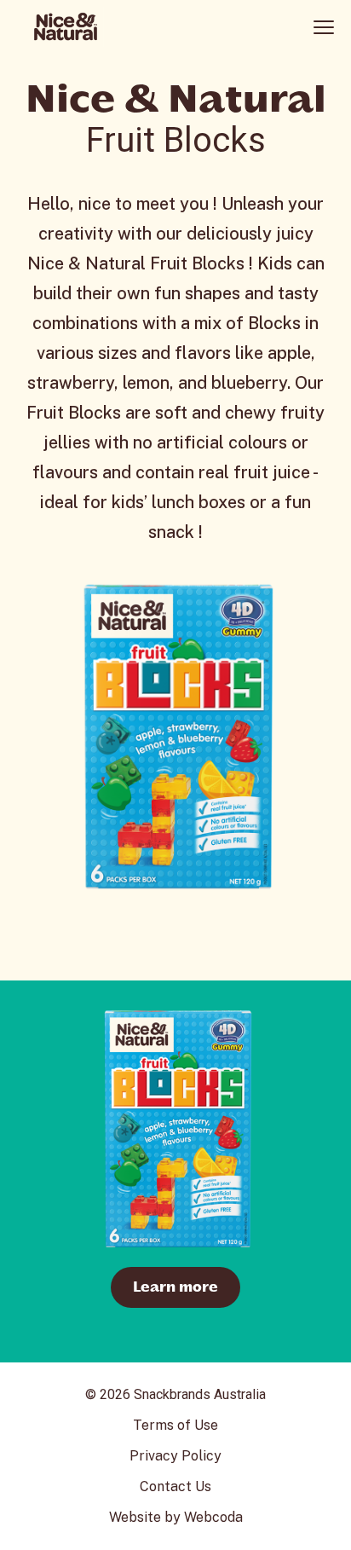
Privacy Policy (175, 1456)
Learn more (175, 1287)
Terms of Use (175, 1425)
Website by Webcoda (176, 1517)
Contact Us (175, 1486)
